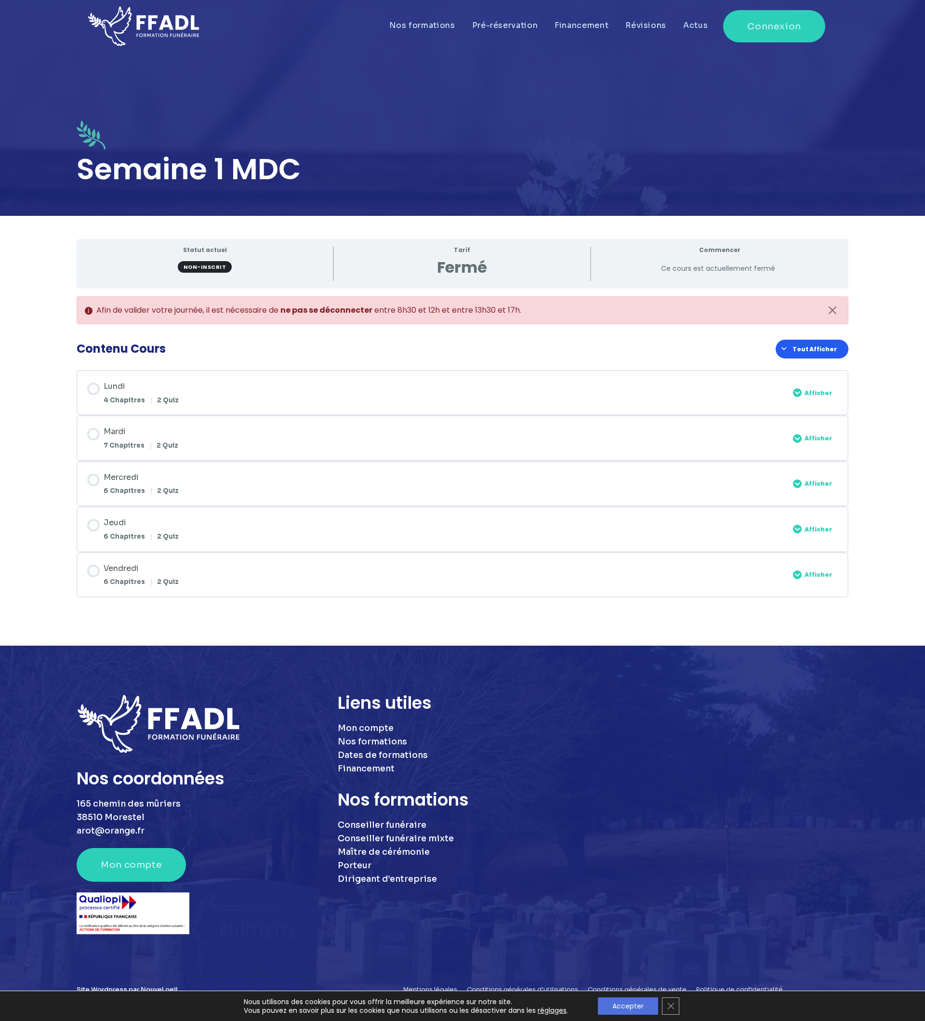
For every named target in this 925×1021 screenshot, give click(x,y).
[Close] (832, 310)
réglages (552, 1010)
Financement (581, 25)
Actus (695, 25)
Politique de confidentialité (739, 990)
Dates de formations (383, 755)
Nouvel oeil (159, 990)
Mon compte (131, 864)
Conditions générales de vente (637, 990)
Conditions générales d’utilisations (522, 990)
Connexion (774, 26)
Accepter (628, 1006)
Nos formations (422, 25)
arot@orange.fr (111, 830)
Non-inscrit (205, 267)
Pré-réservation (505, 25)
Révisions (645, 25)
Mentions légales (430, 990)
